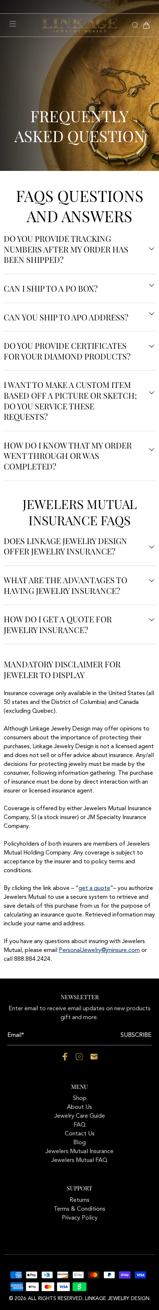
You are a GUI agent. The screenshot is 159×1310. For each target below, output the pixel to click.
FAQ (80, 1125)
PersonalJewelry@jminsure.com (99, 950)
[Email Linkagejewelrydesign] (94, 1059)
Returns (79, 1200)
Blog (79, 1143)
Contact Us (80, 1134)
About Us (79, 1107)
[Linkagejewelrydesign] (80, 25)
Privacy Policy (80, 1218)
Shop (80, 1098)
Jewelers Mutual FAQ (79, 1160)
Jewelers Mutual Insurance (79, 1152)
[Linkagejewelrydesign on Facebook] (64, 1059)
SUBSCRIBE (136, 1035)
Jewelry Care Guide (79, 1116)
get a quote (94, 888)
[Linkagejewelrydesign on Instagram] (79, 1059)
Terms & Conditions (79, 1209)
